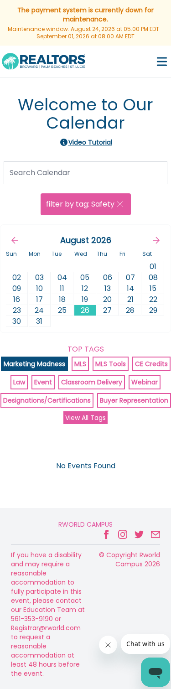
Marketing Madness (34, 363)
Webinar (144, 382)
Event (43, 382)
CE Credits (151, 363)
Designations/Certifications (47, 400)
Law (19, 382)
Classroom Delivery (91, 382)
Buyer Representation (134, 400)
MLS (80, 363)
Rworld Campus (85, 524)
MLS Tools (110, 363)
